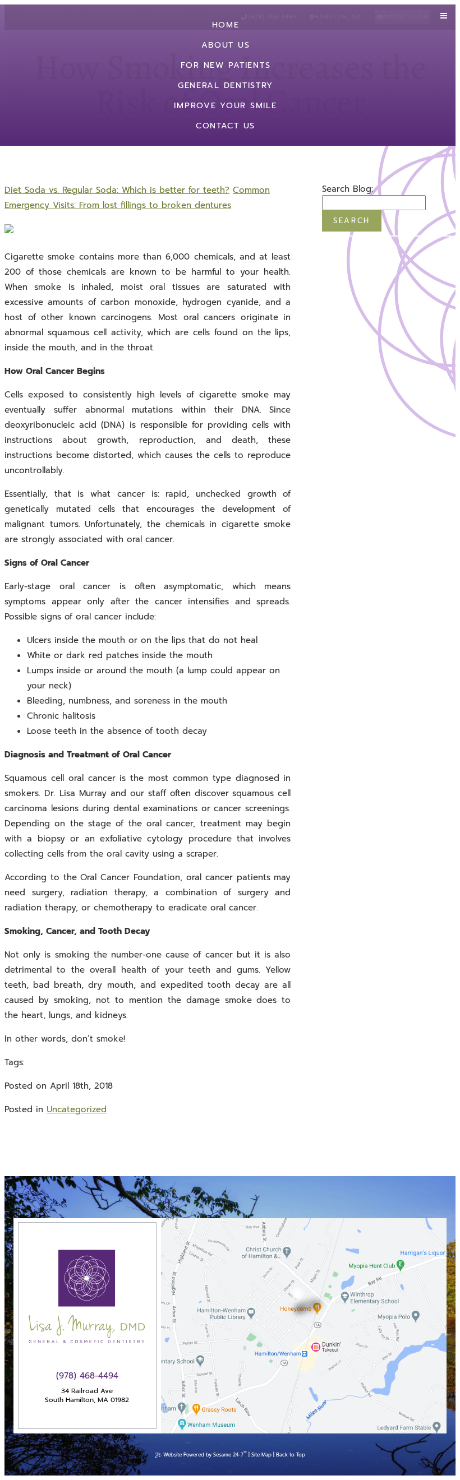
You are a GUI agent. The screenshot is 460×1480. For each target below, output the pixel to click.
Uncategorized (77, 1109)
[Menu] (443, 16)
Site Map (261, 1455)
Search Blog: (347, 189)
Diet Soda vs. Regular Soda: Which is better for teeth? (116, 190)
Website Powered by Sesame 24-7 (205, 1454)
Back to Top (290, 1455)
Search (351, 220)
